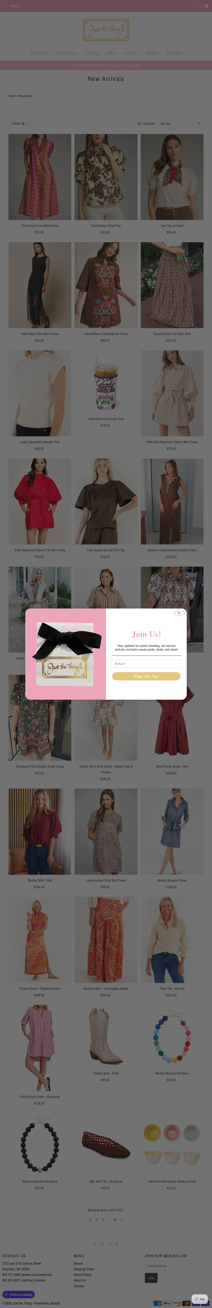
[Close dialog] (179, 613)
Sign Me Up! (146, 676)
